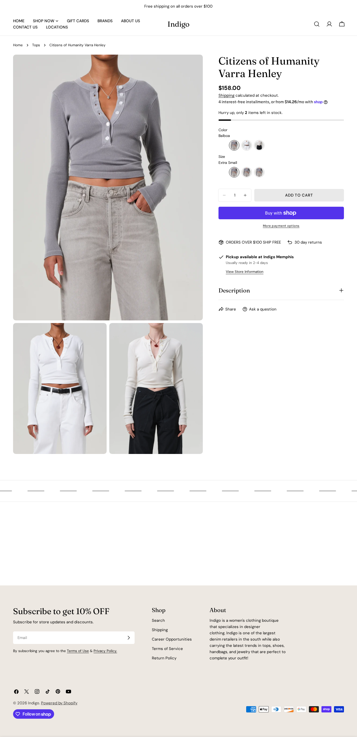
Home (18, 45)
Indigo (178, 24)
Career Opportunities (172, 639)
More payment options (281, 226)
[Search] (317, 24)
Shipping (226, 95)
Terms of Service (167, 648)
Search (158, 620)
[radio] (234, 145)
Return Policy (164, 658)
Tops (36, 45)
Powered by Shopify (59, 703)
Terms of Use (78, 651)
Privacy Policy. (105, 651)
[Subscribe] (128, 637)
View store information (244, 271)
